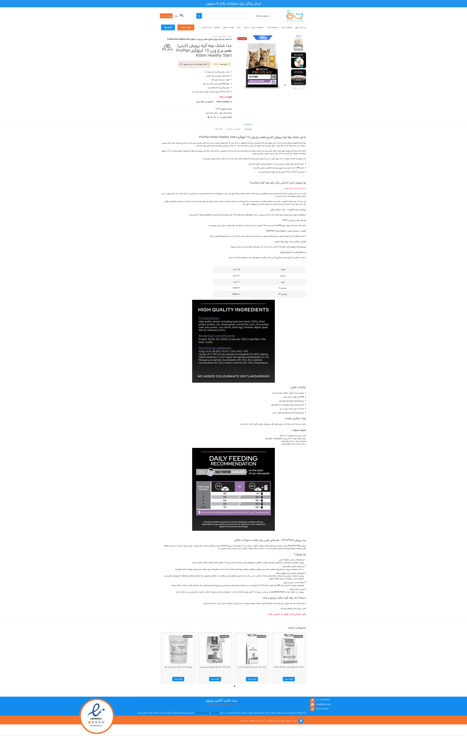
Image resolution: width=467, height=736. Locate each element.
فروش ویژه (168, 27)
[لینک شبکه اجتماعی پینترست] (214, 117)
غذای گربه (215, 712)
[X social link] (217, 117)
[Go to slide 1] (234, 686)
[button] (302, 88)
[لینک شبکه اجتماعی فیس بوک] (220, 117)
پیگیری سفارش (186, 27)
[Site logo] (294, 16)
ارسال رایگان (223, 113)
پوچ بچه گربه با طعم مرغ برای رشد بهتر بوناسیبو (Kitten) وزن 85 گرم (178, 668)
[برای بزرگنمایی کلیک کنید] (285, 85)
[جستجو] (199, 16)
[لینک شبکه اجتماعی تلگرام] (208, 117)
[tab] (248, 128)
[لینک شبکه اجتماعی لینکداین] (211, 117)
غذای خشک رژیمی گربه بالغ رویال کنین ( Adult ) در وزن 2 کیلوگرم (252, 668)
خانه (230, 36)
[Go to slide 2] (232, 686)
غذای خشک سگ (202, 712)
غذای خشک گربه (220, 36)
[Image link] (96, 716)
